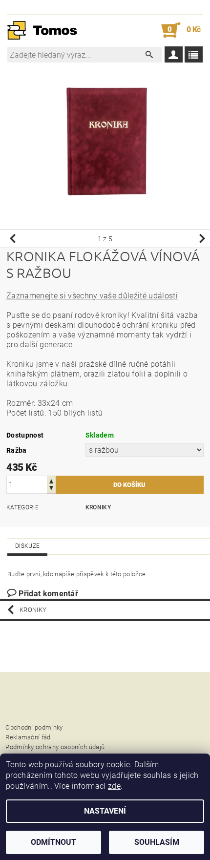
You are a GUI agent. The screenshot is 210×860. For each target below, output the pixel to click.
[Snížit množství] (51, 489)
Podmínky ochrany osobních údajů (55, 747)
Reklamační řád (27, 737)
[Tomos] (42, 30)
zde (114, 786)
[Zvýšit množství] (51, 480)
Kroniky (98, 507)
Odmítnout (53, 842)
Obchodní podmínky (34, 727)
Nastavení (105, 811)
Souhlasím (156, 842)
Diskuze (27, 546)
